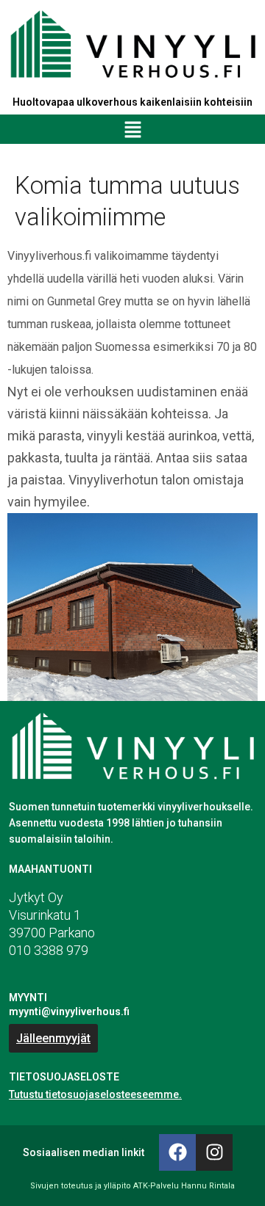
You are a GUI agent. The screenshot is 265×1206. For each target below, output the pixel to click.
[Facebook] (177, 1152)
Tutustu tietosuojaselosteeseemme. (95, 1094)
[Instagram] (214, 1152)
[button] (132, 129)
